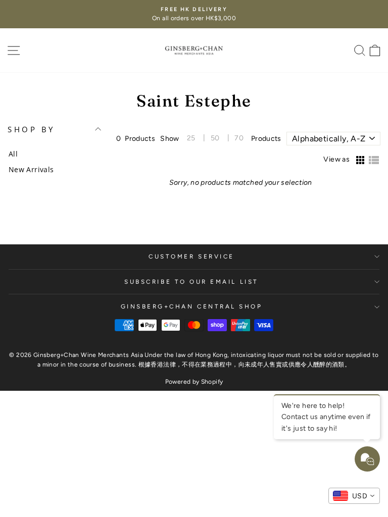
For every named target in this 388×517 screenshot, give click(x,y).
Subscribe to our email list (191, 281)
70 (239, 138)
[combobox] (354, 496)
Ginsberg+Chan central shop (192, 306)
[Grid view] (360, 160)
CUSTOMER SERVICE (191, 256)
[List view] (373, 160)
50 (215, 138)
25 (191, 138)
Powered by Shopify (194, 381)
